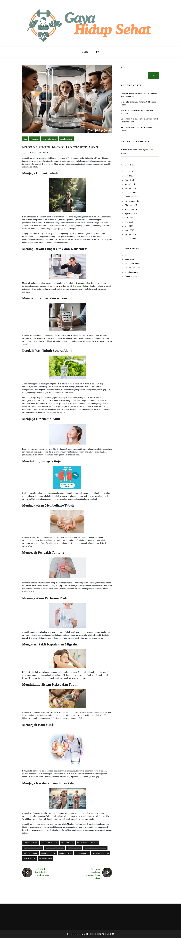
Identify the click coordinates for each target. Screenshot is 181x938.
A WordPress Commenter (130, 150)
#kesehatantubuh (30, 853)
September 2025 (132, 209)
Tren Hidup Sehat (49, 139)
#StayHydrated (29, 858)
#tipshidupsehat (45, 858)
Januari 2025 (130, 239)
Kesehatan (35, 139)
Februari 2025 (131, 234)
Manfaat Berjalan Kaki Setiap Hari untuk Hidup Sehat (41, 872)
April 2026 (129, 180)
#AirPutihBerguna (31, 842)
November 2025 (132, 201)
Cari (124, 66)
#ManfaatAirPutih (48, 853)
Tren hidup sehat (79, 286)
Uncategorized (131, 276)
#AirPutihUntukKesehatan (87, 842)
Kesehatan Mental (133, 263)
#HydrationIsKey (74, 848)
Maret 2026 (130, 184)
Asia (25, 139)
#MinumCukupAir (82, 853)
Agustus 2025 (131, 213)
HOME (85, 52)
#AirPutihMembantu (49, 842)
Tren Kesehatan (66, 139)
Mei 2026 (129, 176)
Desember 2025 (132, 197)
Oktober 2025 (131, 205)
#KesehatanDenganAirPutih (95, 848)
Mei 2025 (129, 226)
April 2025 (129, 230)
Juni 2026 (129, 172)
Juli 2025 (129, 218)
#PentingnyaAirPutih (101, 853)
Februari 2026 (131, 188)
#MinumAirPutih (65, 853)
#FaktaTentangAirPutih (33, 848)
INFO (96, 52)
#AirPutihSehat (67, 842)
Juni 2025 (129, 222)
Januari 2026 (130, 192)
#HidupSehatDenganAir (55, 848)
